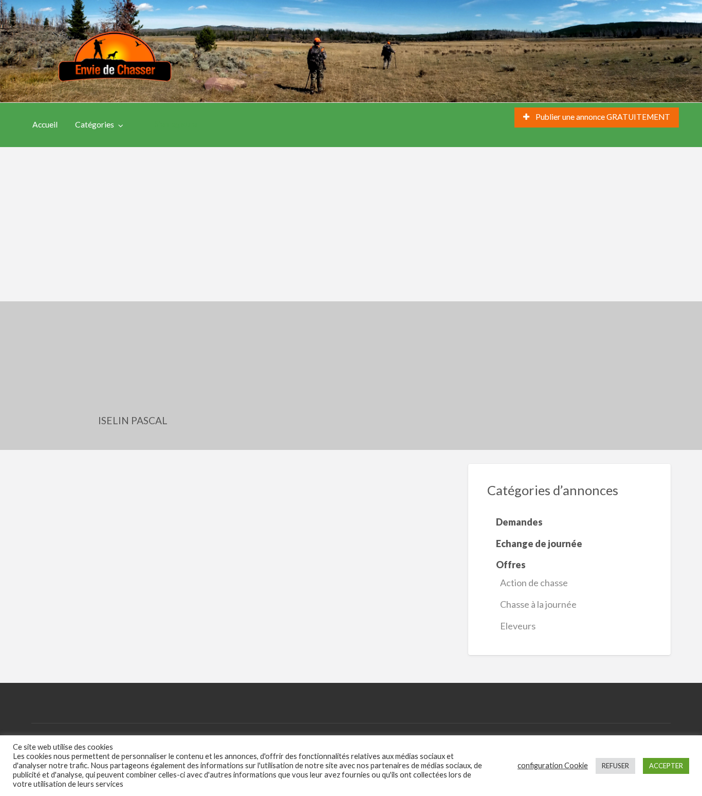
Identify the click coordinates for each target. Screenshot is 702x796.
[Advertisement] (351, 224)
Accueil (45, 124)
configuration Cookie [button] (553, 765)
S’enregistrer (177, 124)
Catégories (94, 124)
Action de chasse (534, 582)
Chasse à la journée (538, 604)
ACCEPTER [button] (666, 766)
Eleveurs (517, 625)
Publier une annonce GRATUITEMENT (602, 116)
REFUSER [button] (615, 766)
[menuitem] (596, 117)
